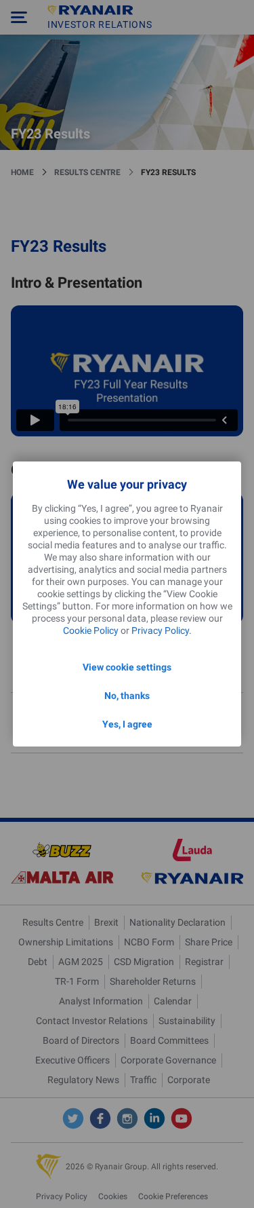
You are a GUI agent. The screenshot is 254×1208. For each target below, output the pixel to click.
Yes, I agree (127, 724)
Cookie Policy (91, 630)
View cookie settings (127, 667)
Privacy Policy (160, 630)
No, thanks (127, 695)
